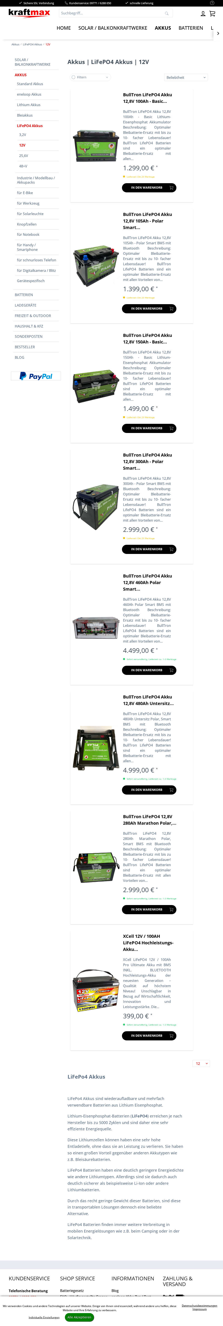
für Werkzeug (28, 203)
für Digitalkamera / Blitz (36, 270)
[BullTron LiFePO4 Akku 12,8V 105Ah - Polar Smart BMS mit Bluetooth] (96, 266)
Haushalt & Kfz (29, 326)
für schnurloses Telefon (36, 260)
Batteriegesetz (72, 1290)
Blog (19, 357)
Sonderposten (28, 336)
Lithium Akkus (29, 104)
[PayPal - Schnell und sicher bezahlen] (36, 376)
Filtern (81, 77)
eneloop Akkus (29, 94)
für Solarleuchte (30, 213)
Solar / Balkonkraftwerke (33, 62)
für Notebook (28, 234)
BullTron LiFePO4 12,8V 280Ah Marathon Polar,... (149, 820)
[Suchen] (167, 13)
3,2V (22, 134)
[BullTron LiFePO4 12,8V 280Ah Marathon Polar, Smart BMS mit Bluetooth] (96, 867)
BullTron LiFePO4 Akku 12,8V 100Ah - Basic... (147, 98)
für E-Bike (25, 192)
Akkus (21, 74)
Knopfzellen (27, 224)
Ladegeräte (25, 305)
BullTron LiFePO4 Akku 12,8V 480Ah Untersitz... (148, 700)
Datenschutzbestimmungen (199, 1305)
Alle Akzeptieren (79, 1317)
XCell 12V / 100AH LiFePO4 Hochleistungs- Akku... (148, 942)
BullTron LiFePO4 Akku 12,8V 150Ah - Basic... (147, 338)
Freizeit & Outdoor (33, 315)
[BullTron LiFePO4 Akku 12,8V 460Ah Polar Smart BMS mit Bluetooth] (96, 628)
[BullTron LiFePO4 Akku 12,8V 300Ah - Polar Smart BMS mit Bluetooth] (96, 507)
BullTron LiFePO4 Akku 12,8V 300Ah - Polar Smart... (147, 461)
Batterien (24, 294)
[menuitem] (210, 3)
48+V (23, 166)
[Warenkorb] (212, 13)
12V (22, 145)
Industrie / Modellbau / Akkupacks (36, 180)
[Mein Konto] (203, 13)
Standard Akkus (30, 83)
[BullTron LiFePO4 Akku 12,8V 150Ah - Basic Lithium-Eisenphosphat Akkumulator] (96, 386)
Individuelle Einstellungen (44, 1317)
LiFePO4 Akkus (30, 125)
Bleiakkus (25, 115)
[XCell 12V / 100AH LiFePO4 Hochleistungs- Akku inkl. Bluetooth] (96, 990)
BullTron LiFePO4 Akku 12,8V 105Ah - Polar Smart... (147, 220)
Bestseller (25, 347)
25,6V (23, 155)
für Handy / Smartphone (27, 247)
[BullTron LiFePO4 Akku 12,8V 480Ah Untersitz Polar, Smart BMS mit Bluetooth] (96, 748)
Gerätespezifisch (31, 280)
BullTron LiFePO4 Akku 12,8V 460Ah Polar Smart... (147, 582)
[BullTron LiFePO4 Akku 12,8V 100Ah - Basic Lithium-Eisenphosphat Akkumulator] (96, 145)
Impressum (200, 1309)
